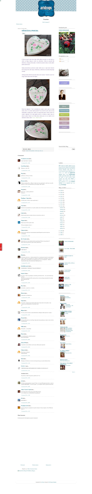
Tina (22, 173)
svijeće (73, 177)
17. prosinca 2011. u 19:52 (25, 307)
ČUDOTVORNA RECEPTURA (67, 271)
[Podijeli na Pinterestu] (30, 149)
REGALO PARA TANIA (68, 313)
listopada (62, 211)
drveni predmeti (31, 150)
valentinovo (63, 181)
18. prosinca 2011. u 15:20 (25, 377)
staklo (62, 177)
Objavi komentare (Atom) (32, 468)
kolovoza (62, 215)
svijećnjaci (60, 178)
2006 (61, 232)
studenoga (62, 209)
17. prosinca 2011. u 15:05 (25, 235)
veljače (61, 226)
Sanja (22, 300)
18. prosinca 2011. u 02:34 (25, 346)
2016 (61, 196)
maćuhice (63, 172)
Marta (22, 334)
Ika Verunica (24, 239)
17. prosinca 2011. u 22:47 (25, 330)
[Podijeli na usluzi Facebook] (28, 149)
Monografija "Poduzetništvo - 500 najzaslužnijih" (69, 305)
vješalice (60, 183)
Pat (22, 398)
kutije (71, 169)
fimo (65, 168)
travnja (61, 222)
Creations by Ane (25, 158)
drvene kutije (65, 167)
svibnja (61, 220)
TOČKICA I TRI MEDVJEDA (67, 285)
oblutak (60, 174)
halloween (73, 168)
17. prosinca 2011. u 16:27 (25, 263)
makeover (71, 171)
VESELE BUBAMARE (64, 30)
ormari (67, 174)
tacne (64, 178)
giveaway (68, 168)
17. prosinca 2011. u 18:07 (25, 297)
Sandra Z (23, 273)
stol (64, 177)
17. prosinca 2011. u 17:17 (25, 290)
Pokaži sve (73, 372)
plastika (63, 175)
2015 (61, 198)
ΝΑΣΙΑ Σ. (23, 366)
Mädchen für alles (64, 327)
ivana (22, 205)
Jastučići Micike (68, 344)
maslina (60, 172)
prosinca (61, 207)
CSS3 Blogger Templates (52, 482)
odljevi (64, 174)
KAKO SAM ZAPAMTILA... (67, 278)
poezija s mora (63, 319)
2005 (61, 234)
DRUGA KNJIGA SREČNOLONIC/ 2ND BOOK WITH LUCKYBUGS (69, 330)
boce (64, 165)
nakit (68, 172)
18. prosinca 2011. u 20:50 (25, 386)
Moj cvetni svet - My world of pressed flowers (66, 363)
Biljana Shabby (63, 303)
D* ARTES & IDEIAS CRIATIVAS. (64, 351)
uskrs (60, 181)
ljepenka (63, 171)
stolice (67, 177)
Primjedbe (62, 61)
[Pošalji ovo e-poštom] (25, 149)
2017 (61, 194)
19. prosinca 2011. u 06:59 (25, 402)
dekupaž (60, 167)
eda (22, 381)
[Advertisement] (28, 454)
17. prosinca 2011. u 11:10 (25, 170)
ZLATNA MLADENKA (68, 297)
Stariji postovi (48, 465)
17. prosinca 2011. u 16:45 (25, 282)
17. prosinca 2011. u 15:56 (25, 251)
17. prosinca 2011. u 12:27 (25, 202)
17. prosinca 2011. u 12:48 (25, 217)
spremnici (73, 175)
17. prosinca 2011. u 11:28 (25, 177)
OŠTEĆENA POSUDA (30, 30)
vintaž (70, 181)
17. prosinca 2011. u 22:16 (25, 323)
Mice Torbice (62, 343)
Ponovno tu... (67, 336)
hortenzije (60, 169)
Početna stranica (19, 24)
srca (42, 150)
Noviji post (23, 465)
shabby (68, 175)
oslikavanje (37, 150)
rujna (61, 213)
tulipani (64, 179)
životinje (63, 184)
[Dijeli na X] (27, 149)
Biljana (22, 310)
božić (67, 165)
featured (60, 168)
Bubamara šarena (63, 359)
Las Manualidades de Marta (66, 311)
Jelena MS (23, 342)
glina (70, 168)
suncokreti (70, 177)
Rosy (22, 285)
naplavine (72, 172)
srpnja (61, 217)
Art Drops (42, 482)
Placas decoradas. (68, 352)
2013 (61, 202)
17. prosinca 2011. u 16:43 (25, 270)
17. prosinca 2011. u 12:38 (25, 209)
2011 (61, 206)
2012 (61, 204)
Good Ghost (23, 166)
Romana (23, 181)
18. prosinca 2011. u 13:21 (25, 370)
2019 (61, 190)
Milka (22, 326)
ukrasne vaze (68, 180)
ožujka (61, 224)
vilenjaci (67, 181)
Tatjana (23, 220)
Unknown (23, 230)
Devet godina (67, 365)
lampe (74, 169)
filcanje (63, 168)
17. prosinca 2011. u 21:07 (25, 314)
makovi (74, 171)
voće (64, 183)
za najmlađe (67, 183)
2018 (61, 192)
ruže (40, 150)
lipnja (61, 219)
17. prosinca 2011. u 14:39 (25, 227)
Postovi (61, 59)
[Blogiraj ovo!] (26, 149)
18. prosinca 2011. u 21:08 (25, 395)
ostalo (60, 175)
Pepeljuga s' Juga (25, 198)
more (66, 172)
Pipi (22, 255)
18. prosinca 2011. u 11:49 (25, 363)
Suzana (22, 318)
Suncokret (62, 295)
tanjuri (66, 178)
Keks (22, 358)
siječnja (61, 228)
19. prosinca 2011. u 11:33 (25, 411)
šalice (71, 183)
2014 (61, 200)
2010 (61, 230)
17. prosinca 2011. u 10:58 (25, 163)
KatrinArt (23, 247)
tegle (69, 178)
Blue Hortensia (63, 335)
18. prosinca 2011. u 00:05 (25, 339)
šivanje (74, 183)
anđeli (62, 165)
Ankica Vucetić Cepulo (26, 389)
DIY (60, 165)
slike (70, 175)
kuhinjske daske (66, 169)
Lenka (22, 213)
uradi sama (73, 179)
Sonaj (22, 189)
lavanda (60, 171)
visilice (73, 181)
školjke (60, 184)
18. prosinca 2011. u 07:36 (25, 355)
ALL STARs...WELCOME (69, 248)
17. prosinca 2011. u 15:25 (25, 244)
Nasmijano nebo (24, 405)
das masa (73, 165)
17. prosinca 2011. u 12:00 (25, 186)
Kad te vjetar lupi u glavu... (65, 360)
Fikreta (22, 293)
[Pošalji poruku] (23, 149)
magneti (66, 171)
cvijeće (27, 150)
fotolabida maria (24, 266)
